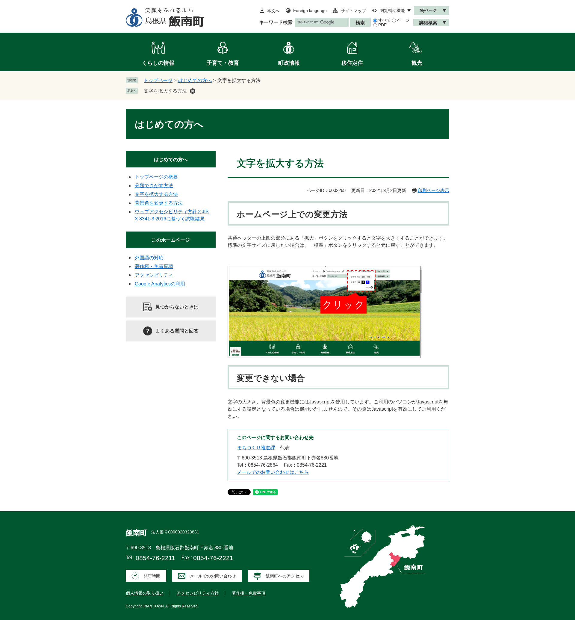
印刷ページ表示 (433, 190)
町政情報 (289, 63)
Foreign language (310, 10)
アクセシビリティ (154, 275)
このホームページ (171, 240)
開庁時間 (151, 576)
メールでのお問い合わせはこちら (273, 472)
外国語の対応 (149, 257)
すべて (384, 20)
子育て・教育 (223, 63)
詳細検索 (428, 22)
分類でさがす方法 (154, 185)
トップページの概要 (156, 176)
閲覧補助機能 (392, 10)
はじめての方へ (195, 80)
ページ (403, 20)
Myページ (428, 10)
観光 (416, 63)
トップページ (158, 80)
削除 (192, 91)
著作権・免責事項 (154, 266)
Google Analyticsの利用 (160, 283)
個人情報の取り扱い (145, 593)
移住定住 (352, 63)
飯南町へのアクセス (284, 576)
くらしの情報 (158, 63)
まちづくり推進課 (256, 447)
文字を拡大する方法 (165, 90)
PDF (382, 24)
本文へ (273, 10)
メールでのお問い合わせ (213, 576)
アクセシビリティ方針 (198, 593)
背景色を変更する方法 (159, 202)
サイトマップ (353, 10)
